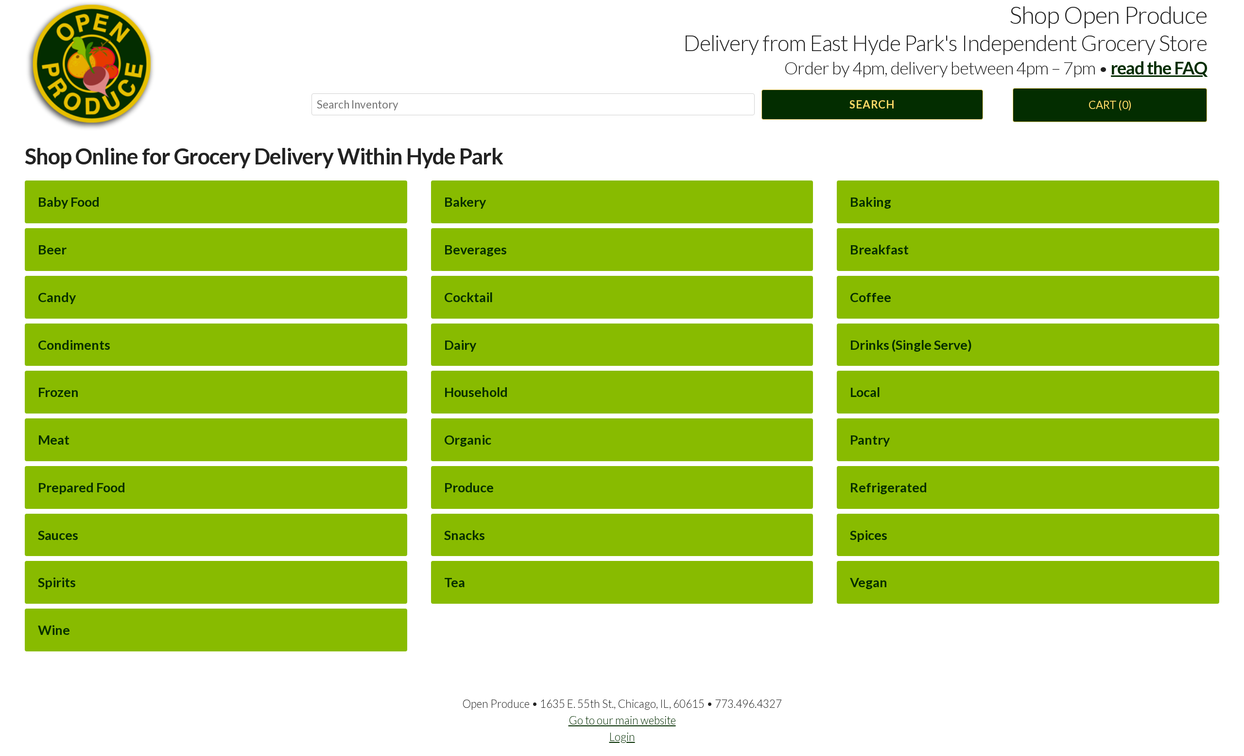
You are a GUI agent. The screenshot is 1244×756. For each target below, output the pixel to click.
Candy (57, 297)
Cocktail (468, 297)
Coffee (870, 297)
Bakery (465, 202)
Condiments (74, 345)
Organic (467, 440)
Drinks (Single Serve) (911, 345)
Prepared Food (81, 487)
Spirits (57, 582)
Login (622, 736)
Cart (1110, 104)
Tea (454, 582)
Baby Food (69, 202)
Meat (53, 440)
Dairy (460, 345)
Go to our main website (622, 720)
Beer (52, 249)
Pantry (870, 440)
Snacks (464, 535)
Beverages (475, 249)
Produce (469, 487)
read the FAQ (1159, 67)
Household (476, 392)
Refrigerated (888, 487)
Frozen (58, 392)
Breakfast (879, 249)
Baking (870, 202)
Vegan (868, 582)
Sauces (58, 535)
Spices (868, 535)
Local (865, 392)
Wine (54, 630)
